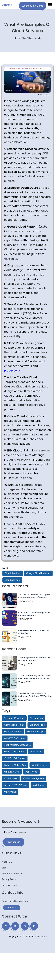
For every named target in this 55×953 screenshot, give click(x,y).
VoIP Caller (36, 751)
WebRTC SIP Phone (14, 751)
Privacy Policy (9, 879)
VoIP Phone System (33, 778)
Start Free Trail (11, 908)
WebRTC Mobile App (15, 765)
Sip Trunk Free (37, 725)
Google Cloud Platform (38, 573)
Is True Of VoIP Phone (15, 785)
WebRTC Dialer (40, 765)
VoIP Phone (31, 772)
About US (7, 862)
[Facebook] (6, 926)
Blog (24, 38)
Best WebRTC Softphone (17, 745)
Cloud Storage (12, 580)
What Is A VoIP (12, 772)
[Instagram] (25, 926)
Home (17, 38)
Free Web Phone (12, 731)
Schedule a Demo (33, 6)
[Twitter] (15, 926)
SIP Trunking (36, 718)
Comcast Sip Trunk (14, 725)
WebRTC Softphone (14, 738)
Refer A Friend (9, 885)
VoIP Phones (10, 778)
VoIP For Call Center (14, 758)
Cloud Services (12, 573)
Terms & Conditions (12, 873)
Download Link (13, 842)
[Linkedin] (34, 926)
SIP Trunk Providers (14, 718)
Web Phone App (35, 731)
